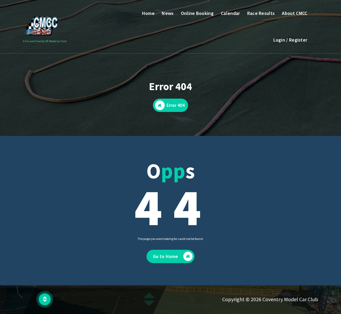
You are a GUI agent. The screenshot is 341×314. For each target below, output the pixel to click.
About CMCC (294, 13)
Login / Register (290, 40)
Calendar (230, 13)
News (167, 13)
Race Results (261, 13)
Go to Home (165, 256)
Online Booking (197, 13)
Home (148, 13)
